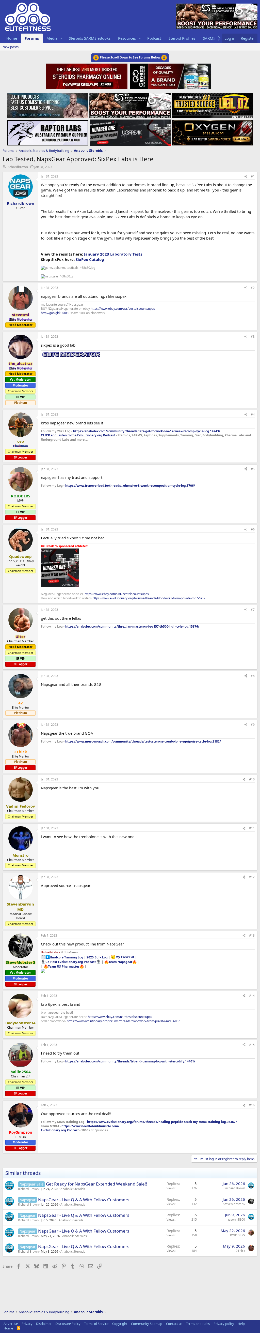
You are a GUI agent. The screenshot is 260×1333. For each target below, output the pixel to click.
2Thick (240, 1251)
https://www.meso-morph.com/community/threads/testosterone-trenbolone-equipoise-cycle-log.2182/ (143, 741)
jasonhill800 (236, 1219)
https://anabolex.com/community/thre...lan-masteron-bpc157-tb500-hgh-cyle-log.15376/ (132, 626)
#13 (252, 935)
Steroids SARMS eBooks (89, 38)
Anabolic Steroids (72, 1189)
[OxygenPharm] (212, 131)
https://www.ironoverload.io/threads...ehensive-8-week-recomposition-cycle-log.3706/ (130, 485)
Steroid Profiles (182, 38)
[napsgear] (87, 75)
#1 (253, 176)
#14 (252, 996)
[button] (61, 38)
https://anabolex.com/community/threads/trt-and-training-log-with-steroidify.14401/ (130, 1061)
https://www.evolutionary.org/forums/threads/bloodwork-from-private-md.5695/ (148, 598)
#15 (252, 1045)
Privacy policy (224, 1323)
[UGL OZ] (212, 104)
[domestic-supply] (47, 104)
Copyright (119, 1323)
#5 (253, 469)
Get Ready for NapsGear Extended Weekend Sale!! (96, 1184)
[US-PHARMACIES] (130, 104)
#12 (252, 877)
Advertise (11, 1323)
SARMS (209, 38)
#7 (253, 610)
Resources (127, 38)
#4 (253, 414)
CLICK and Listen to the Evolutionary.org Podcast (78, 435)
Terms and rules (198, 1323)
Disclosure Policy (67, 1323)
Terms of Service (96, 1323)
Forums (32, 38)
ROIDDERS (237, 1235)
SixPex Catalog (90, 259)
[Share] (245, 177)
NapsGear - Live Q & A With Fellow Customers (83, 1200)
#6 (253, 529)
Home (11, 38)
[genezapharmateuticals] (170, 75)
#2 (253, 288)
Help (241, 1323)
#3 (253, 336)
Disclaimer (44, 1323)
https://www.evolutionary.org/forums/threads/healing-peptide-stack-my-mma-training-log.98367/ (162, 1122)
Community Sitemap (146, 1323)
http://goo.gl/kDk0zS (55, 313)
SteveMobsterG (234, 1204)
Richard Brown (28, 1189)
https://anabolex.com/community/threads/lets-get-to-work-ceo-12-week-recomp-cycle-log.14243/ (146, 431)
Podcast (154, 38)
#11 (252, 828)
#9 (253, 724)
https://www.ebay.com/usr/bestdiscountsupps (123, 308)
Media (51, 38)
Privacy (27, 1323)
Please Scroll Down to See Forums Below (130, 57)
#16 (252, 1105)
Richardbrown (17, 167)
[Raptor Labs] (47, 131)
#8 (253, 676)
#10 (252, 779)
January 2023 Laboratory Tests (113, 254)
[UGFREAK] (130, 131)
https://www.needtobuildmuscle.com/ (90, 1126)
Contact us (174, 1323)
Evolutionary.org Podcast (60, 1130)
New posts (11, 47)
